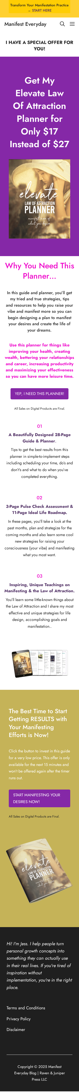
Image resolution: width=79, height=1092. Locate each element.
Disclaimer (16, 1029)
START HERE (42, 10)
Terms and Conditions (26, 1008)
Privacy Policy (19, 1019)
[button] (62, 24)
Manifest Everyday (25, 24)
